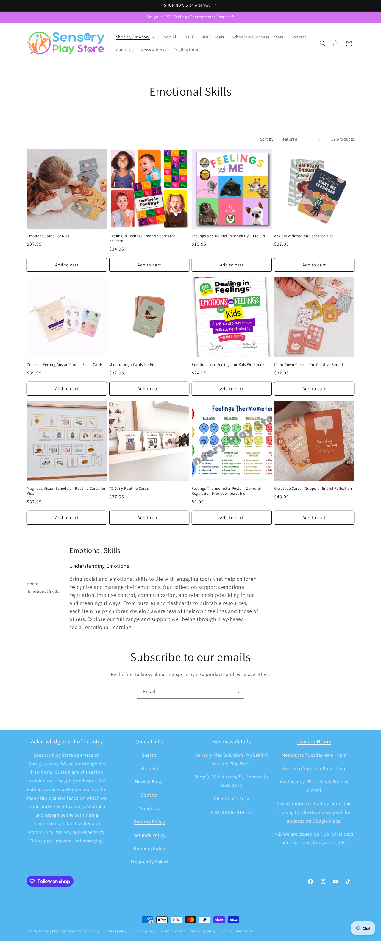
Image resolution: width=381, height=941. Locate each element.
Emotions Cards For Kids (48, 236)
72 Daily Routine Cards (129, 488)
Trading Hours (314, 741)
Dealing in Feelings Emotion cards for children (142, 239)
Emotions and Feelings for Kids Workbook (228, 364)
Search (149, 755)
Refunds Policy (149, 835)
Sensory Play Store (53, 931)
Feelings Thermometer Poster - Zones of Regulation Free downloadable (226, 491)
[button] (135, 37)
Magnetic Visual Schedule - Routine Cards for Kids (66, 491)
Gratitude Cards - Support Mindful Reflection (313, 488)
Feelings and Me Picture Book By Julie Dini (229, 236)
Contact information (238, 931)
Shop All (149, 768)
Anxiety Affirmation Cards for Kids (303, 236)
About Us (149, 808)
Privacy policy (143, 931)
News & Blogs (149, 781)
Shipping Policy (149, 848)
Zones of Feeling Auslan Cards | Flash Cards (65, 364)
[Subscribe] (237, 692)
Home (32, 583)
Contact (149, 795)
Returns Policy (149, 822)
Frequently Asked (149, 862)
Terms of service (172, 931)
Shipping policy (203, 931)
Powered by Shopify (84, 931)
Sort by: (267, 139)
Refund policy (116, 931)
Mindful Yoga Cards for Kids (133, 364)
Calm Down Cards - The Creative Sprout (308, 364)
